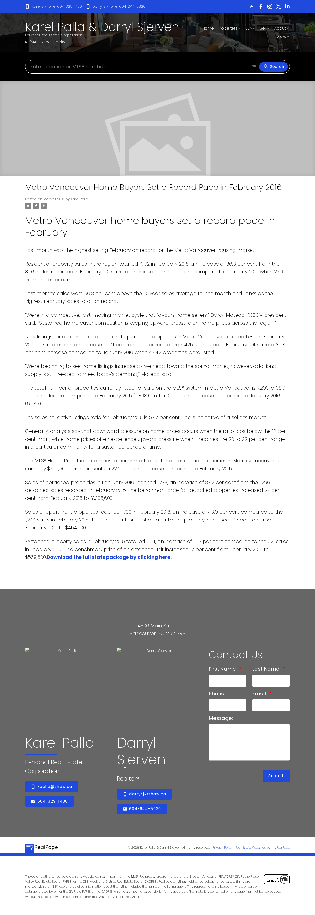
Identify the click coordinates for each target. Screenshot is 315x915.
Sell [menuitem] (263, 28)
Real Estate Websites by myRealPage (262, 847)
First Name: (223, 668)
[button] (53, 6)
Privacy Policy (222, 847)
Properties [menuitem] (227, 28)
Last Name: (267, 668)
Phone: (217, 693)
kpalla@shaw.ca (55, 786)
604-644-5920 (145, 809)
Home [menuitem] (208, 28)
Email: (260, 693)
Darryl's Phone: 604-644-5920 (118, 6)
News (281, 36)
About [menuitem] (280, 28)
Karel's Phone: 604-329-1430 (57, 6)
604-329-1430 (53, 801)
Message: (221, 718)
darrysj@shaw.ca (147, 794)
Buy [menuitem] (248, 28)
